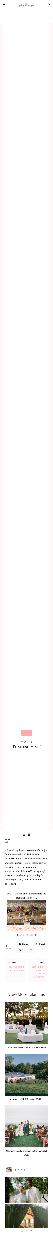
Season (8, 839)
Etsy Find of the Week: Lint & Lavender (38, 971)
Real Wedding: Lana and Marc (16, 968)
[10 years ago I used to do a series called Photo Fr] (26, 1198)
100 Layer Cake (26, 934)
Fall (6, 841)
